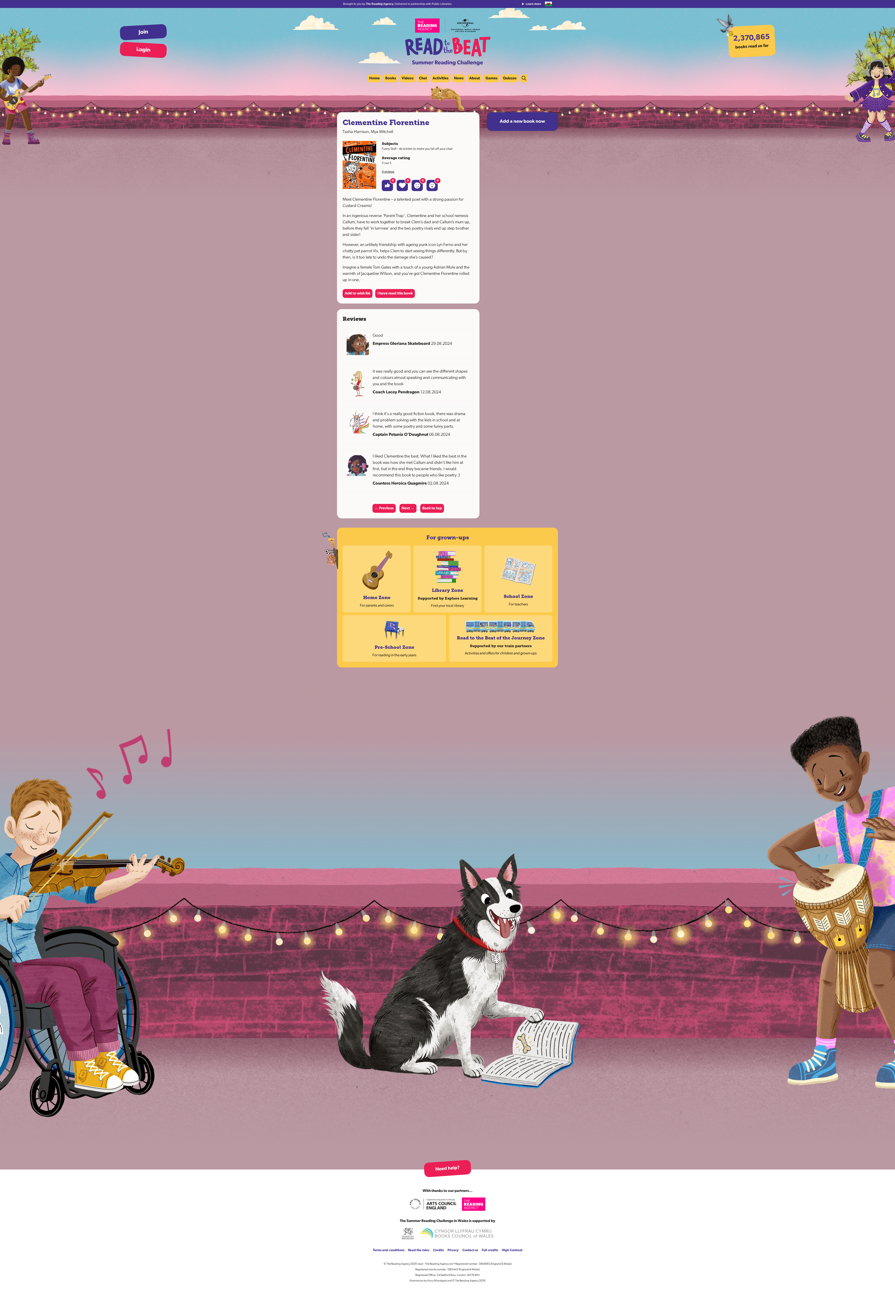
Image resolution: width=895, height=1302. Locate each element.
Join (143, 32)
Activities (440, 78)
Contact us (470, 1250)
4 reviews (388, 172)
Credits (438, 1250)
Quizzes (509, 78)
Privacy (453, 1250)
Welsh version (548, 4)
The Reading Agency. (380, 4)
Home (374, 78)
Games (491, 78)
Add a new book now (522, 121)
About (474, 78)
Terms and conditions (388, 1250)
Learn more (533, 4)
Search (524, 78)
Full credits (490, 1250)
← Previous (384, 508)
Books (390, 78)
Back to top (432, 508)
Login (143, 50)
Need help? (447, 1168)
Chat (423, 78)
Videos (407, 78)
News (459, 78)
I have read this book (395, 293)
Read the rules (418, 1250)
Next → (408, 508)
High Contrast (512, 1250)
